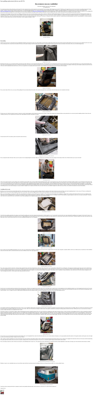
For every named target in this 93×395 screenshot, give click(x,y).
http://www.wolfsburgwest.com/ (38, 11)
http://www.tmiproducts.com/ (6, 11)
